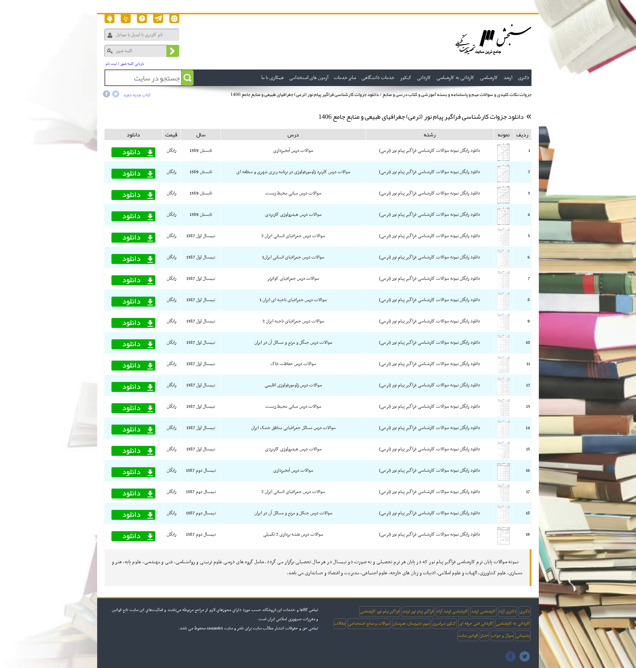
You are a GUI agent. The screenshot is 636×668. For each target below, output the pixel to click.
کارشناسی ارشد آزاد (452, 611)
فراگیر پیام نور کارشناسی (379, 611)
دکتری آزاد (507, 611)
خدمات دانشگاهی (378, 78)
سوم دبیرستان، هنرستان (411, 623)
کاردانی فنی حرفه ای (476, 623)
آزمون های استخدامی (308, 78)
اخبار (484, 635)
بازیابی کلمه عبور (132, 64)
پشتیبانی (523, 635)
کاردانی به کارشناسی (513, 623)
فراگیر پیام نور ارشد (418, 611)
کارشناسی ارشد (483, 611)
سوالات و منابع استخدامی (369, 623)
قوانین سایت (467, 635)
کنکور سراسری (444, 623)
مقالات (339, 623)
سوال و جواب (502, 635)
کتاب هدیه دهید (137, 95)
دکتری (524, 611)
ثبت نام (111, 64)
